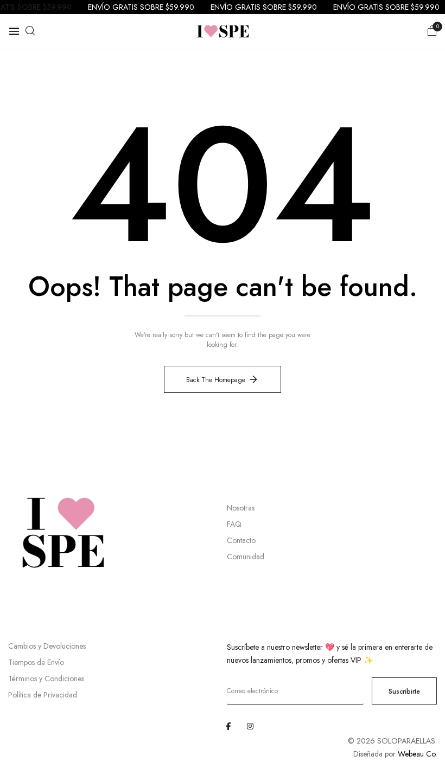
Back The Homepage (215, 380)
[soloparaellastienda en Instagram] (250, 726)
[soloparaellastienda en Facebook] (228, 726)
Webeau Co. (417, 753)
